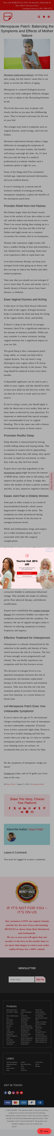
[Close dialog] (49, 550)
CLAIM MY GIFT (27, 573)
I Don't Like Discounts (27, 576)
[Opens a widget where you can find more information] (44, 1131)
